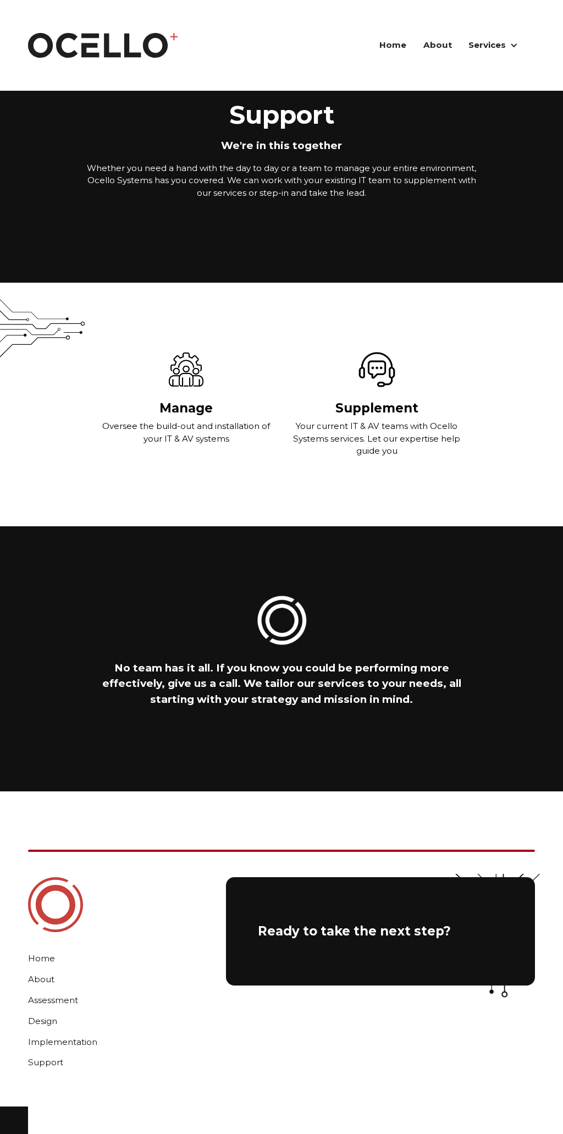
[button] (493, 45)
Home (392, 45)
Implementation (62, 1042)
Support (45, 1062)
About (437, 45)
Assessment (53, 1000)
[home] (103, 45)
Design (42, 1021)
